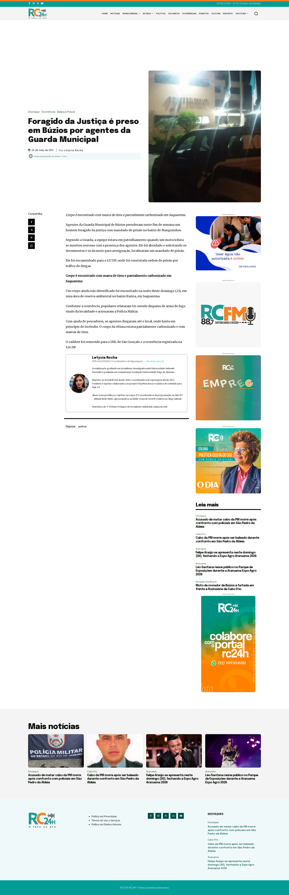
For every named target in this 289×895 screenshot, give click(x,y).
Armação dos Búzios (206, 581)
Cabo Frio (201, 534)
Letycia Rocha (104, 357)
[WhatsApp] (31, 245)
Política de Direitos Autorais (106, 824)
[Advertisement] (144, 45)
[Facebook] (29, 3)
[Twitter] (38, 3)
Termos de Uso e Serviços (105, 820)
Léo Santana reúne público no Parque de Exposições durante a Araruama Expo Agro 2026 (226, 571)
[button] (256, 13)
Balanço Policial (66, 112)
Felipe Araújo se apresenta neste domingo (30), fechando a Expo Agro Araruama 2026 (172, 779)
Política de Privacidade (104, 816)
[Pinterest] (31, 237)
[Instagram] (33, 3)
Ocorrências (48, 112)
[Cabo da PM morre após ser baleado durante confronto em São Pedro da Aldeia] (115, 751)
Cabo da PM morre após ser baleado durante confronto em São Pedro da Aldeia (113, 779)
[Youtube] (42, 3)
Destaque (34, 112)
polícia (82, 426)
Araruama (201, 548)
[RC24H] (38, 13)
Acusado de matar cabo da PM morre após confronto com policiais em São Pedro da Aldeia (226, 523)
